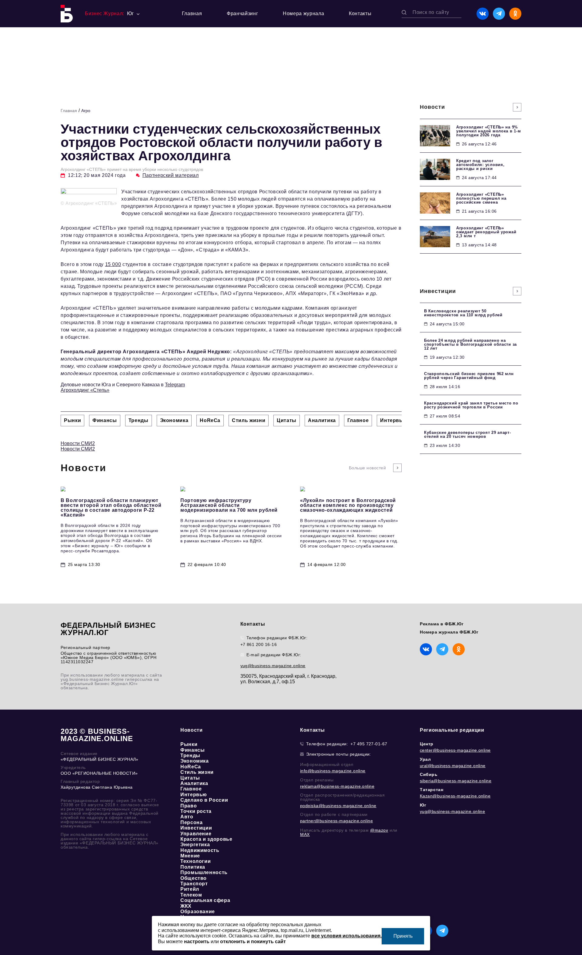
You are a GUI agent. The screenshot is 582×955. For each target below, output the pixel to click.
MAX (305, 834)
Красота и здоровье (206, 839)
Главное (191, 788)
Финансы (192, 750)
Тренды (190, 755)
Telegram (175, 384)
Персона (191, 822)
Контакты (360, 13)
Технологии (195, 861)
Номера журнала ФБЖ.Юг (449, 632)
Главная (192, 13)
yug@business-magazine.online (273, 665)
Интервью (193, 794)
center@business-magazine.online (455, 750)
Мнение (190, 855)
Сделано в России (204, 800)
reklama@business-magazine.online (337, 786)
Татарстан (431, 789)
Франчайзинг (242, 13)
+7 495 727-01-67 (368, 744)
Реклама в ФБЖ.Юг (442, 623)
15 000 (113, 264)
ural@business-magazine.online (453, 765)
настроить (196, 941)
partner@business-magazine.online (336, 820)
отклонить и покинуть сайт (253, 941)
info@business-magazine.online (333, 770)
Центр (426, 743)
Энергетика (195, 844)
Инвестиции (196, 827)
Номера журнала (303, 13)
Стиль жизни (197, 772)
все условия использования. (346, 935)
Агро (85, 110)
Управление (195, 833)
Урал (425, 759)
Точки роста (196, 811)
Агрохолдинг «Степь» (85, 390)
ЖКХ (186, 906)
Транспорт (194, 883)
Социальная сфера (205, 900)
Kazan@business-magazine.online (455, 796)
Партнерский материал (170, 175)
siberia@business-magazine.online (455, 780)
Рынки (188, 744)
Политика (192, 867)
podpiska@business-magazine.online (338, 805)
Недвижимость (199, 850)
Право (188, 805)
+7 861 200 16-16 (258, 644)
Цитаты (190, 777)
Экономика (194, 761)
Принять (403, 936)
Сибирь (429, 774)
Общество (193, 878)
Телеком (191, 894)
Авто (186, 816)
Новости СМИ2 (78, 443)
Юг (423, 805)
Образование (197, 911)
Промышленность (204, 872)
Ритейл (189, 889)
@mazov (379, 830)
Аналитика (194, 783)
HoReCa (190, 766)
